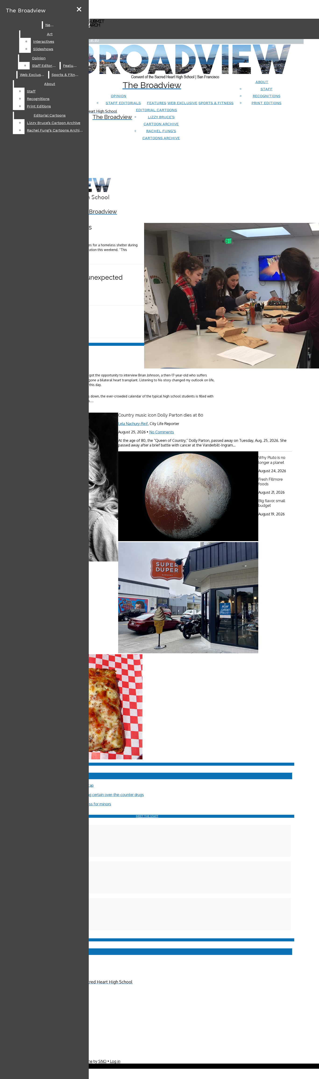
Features (156, 103)
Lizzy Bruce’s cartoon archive (53, 123)
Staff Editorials (123, 103)
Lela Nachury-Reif (133, 423)
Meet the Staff (147, 816)
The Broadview (26, 10)
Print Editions (266, 103)
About (261, 82)
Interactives (43, 41)
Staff (267, 89)
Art (50, 34)
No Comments (161, 432)
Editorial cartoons (156, 110)
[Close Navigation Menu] (79, 9)
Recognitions (266, 96)
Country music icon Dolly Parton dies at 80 (160, 415)
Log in (115, 1061)
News (50, 25)
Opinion (118, 96)
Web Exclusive (182, 103)
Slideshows (43, 49)
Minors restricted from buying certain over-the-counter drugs (92, 794)
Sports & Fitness (216, 103)
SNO (102, 1061)
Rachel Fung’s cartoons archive (55, 130)
